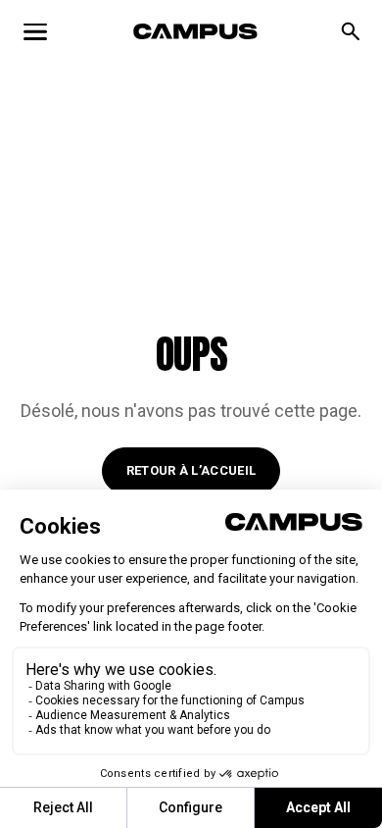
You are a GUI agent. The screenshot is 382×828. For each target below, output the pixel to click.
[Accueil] (195, 31)
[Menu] (35, 31)
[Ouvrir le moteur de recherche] (350, 31)
